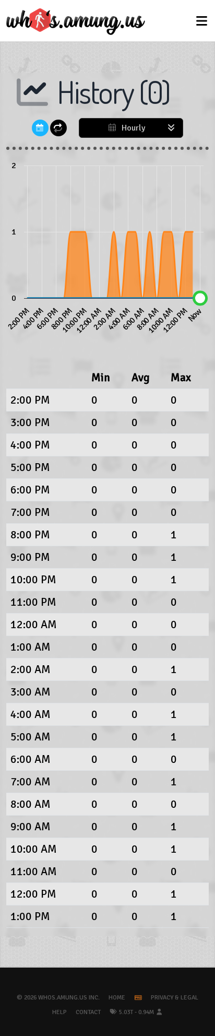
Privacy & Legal (174, 998)
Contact (88, 1012)
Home (117, 998)
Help (59, 1012)
